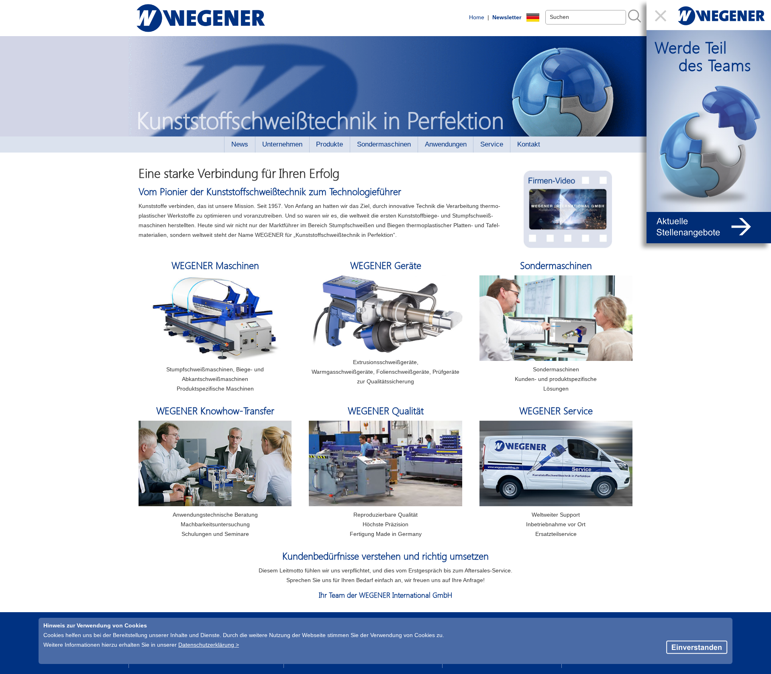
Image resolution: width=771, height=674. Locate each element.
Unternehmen (282, 144)
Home (476, 17)
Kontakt (528, 144)
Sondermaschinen (384, 144)
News (239, 144)
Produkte (329, 144)
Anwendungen (446, 144)
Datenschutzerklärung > (208, 644)
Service (491, 144)
